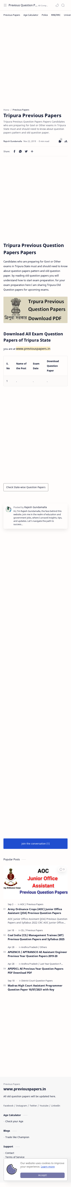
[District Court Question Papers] (37, 980)
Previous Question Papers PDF (23, 5)
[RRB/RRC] (55, 15)
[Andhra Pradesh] (30, 947)
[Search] (62, 5)
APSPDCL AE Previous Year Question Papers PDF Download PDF (35, 970)
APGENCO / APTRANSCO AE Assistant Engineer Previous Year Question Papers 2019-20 (37, 954)
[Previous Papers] (11, 15)
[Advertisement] (35, 65)
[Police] (45, 15)
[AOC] (23, 904)
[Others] (43, 947)
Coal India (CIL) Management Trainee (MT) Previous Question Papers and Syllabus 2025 (36, 937)
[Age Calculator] (30, 15)
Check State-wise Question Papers (25, 487)
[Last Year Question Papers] (53, 963)
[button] (57, 5)
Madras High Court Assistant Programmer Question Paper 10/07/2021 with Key (35, 987)
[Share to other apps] (32, 151)
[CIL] (23, 930)
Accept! (42, 1175)
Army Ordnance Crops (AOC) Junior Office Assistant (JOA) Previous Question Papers (35, 911)
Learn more (48, 1166)
